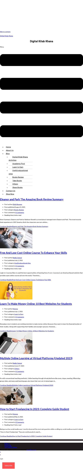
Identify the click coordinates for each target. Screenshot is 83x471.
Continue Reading (24, 226)
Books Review (18, 177)
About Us (10, 150)
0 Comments (19, 212)
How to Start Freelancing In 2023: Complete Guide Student (34, 409)
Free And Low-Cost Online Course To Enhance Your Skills (33, 252)
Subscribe (8, 465)
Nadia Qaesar (17, 258)
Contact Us (10, 191)
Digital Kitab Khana (6, 36)
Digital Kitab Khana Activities (18, 158)
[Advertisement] (41, 15)
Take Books (17, 181)
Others (15, 184)
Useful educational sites (18, 172)
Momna (15, 309)
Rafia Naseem (17, 204)
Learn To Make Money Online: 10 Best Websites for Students (36, 303)
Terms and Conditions (10, 447)
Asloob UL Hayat (31, 450)
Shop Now (10, 194)
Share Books (17, 187)
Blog (8, 154)
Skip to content (5, 32)
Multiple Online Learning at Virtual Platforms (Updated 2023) (36, 358)
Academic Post (18, 164)
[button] (41, 95)
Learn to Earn (17, 167)
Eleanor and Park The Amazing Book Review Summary (31, 199)
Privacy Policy (8, 446)
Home (8, 147)
